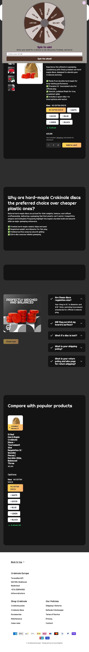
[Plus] (58, 145)
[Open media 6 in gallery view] (11, 87)
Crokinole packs (18, 606)
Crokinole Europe (34, 643)
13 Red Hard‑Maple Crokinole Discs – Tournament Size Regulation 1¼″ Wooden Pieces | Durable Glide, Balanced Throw (15, 449)
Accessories (16, 614)
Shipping (59, 138)
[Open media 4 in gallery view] (11, 70)
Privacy (49, 619)
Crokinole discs (17, 610)
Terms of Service (53, 614)
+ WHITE (73, 110)
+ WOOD (52, 116)
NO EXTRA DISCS (56, 110)
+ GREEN (52, 122)
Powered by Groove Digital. (52, 643)
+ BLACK (66, 122)
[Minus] (48, 145)
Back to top (16, 562)
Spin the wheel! (45, 58)
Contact (49, 623)
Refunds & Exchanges (54, 610)
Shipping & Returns (54, 606)
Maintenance (16, 619)
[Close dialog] (84, 3)
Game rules (15, 623)
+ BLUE (65, 116)
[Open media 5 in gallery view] (11, 78)
